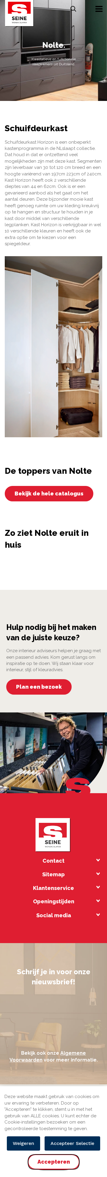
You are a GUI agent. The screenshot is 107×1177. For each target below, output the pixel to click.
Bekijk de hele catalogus (49, 493)
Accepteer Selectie (72, 1143)
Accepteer (53, 1167)
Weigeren (23, 1143)
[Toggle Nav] (99, 9)
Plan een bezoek (39, 687)
